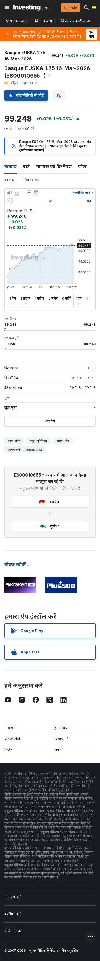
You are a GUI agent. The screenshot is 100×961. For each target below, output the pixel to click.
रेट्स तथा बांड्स (17, 21)
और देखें (50, 421)
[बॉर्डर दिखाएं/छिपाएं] (36, 193)
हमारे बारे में (62, 727)
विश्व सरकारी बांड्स (76, 21)
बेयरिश (54, 501)
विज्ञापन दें (61, 738)
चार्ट (26, 166)
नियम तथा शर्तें (12, 897)
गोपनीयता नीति (12, 914)
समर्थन (59, 749)
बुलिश (54, 526)
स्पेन (67, 440)
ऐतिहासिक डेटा (30, 180)
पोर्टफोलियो (12, 738)
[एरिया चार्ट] (17, 193)
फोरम (82, 166)
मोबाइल (9, 727)
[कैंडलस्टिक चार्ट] (10, 193)
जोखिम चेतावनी (13, 931)
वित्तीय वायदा (45, 21)
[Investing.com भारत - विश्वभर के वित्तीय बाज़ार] (31, 7)
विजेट (8, 749)
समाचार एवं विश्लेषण (54, 166)
